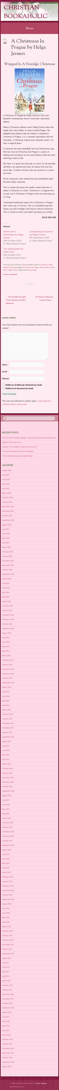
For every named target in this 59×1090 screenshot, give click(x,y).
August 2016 (6, 1012)
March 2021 (6, 764)
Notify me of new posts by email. (19, 388)
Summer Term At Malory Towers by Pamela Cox (19, 447)
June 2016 (6, 1021)
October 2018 (7, 895)
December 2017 (8, 940)
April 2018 (5, 922)
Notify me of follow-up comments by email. (24, 385)
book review (44, 267)
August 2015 (6, 1066)
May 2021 (5, 755)
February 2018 (7, 931)
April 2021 (5, 759)
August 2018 (6, 904)
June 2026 (6, 479)
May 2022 (5, 701)
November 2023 (8, 619)
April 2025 (5, 543)
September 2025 (8, 520)
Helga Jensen (13, 270)
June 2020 (6, 805)
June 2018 (6, 913)
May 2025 (5, 538)
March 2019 (6, 872)
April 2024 (5, 597)
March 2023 (6, 655)
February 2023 (7, 660)
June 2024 (6, 588)
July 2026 (5, 475)
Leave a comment (10, 274)
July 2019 (5, 854)
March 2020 (6, 818)
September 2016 (8, 1008)
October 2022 (7, 678)
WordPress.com (18, 1087)
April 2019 (5, 868)
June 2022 (6, 696)
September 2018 (8, 899)
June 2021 (6, 750)
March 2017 (6, 981)
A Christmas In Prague (31, 267)
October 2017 (7, 949)
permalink (33, 270)
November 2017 (8, 944)
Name (5, 365)
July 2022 (5, 692)
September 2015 (8, 1062)
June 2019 (6, 859)
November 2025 (8, 511)
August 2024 (6, 579)
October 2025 (7, 516)
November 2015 (8, 1053)
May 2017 (5, 972)
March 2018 (6, 927)
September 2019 (8, 845)
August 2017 (6, 958)
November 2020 (8, 782)
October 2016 (7, 1003)
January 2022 (7, 719)
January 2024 (7, 610)
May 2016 (5, 1026)
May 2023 (5, 646)
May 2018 (5, 917)
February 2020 (7, 823)
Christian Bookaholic (26, 12)
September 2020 (8, 791)
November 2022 (8, 674)
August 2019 (6, 850)
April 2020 (5, 814)
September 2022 (8, 683)
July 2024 (5, 583)
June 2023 (6, 642)
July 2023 (5, 637)
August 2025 (6, 525)
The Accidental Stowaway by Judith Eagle (17, 456)
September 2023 (8, 628)
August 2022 (6, 687)
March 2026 (6, 493)
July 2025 (5, 529)
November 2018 (8, 890)
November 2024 (8, 565)
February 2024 (7, 606)
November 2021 (8, 728)
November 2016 (8, 999)
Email (5, 372)
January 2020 (7, 827)
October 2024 (7, 570)
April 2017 (5, 976)
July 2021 (5, 746)
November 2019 (8, 836)
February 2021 (7, 768)
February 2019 (7, 877)
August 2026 (6, 470)
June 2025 (6, 533)
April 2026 (5, 488)
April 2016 (5, 1030)
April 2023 (5, 651)
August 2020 (6, 795)
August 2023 (6, 633)
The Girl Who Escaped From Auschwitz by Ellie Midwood (16, 300)
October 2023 (7, 624)
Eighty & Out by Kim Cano (11, 442)
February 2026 (7, 497)
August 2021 (6, 741)
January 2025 (7, 556)
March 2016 (6, 1035)
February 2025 (7, 552)
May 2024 (5, 592)
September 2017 (8, 954)
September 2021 (8, 737)
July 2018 (5, 908)
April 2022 (5, 705)
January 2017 (7, 990)
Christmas (44, 265)
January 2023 (7, 665)
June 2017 (6, 967)
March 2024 (6, 601)
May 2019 (5, 863)
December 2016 (8, 994)
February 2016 (7, 1039)
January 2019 (7, 881)
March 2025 (6, 547)
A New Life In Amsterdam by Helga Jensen (13, 234)
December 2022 (8, 669)
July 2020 (5, 800)
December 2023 (8, 615)
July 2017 (5, 963)
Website (5, 379)
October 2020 (7, 786)
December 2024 (8, 561)
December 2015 (8, 1048)
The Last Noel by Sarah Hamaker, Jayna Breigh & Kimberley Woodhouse (29, 438)
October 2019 (7, 841)
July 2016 (5, 1017)
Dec (5, 40)
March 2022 (6, 710)
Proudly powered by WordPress (21, 1083)
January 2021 (7, 773)
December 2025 (8, 506)
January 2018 (7, 935)
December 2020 (8, 777)
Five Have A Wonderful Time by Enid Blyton (18, 451)
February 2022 (7, 714)
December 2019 (8, 832)
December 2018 (8, 886)
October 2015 (7, 1057)
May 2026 (5, 484)
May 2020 (5, 809)
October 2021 (7, 732)
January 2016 (7, 1044)
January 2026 (7, 502)
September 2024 (8, 574)
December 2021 (8, 723)
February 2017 (7, 985)
